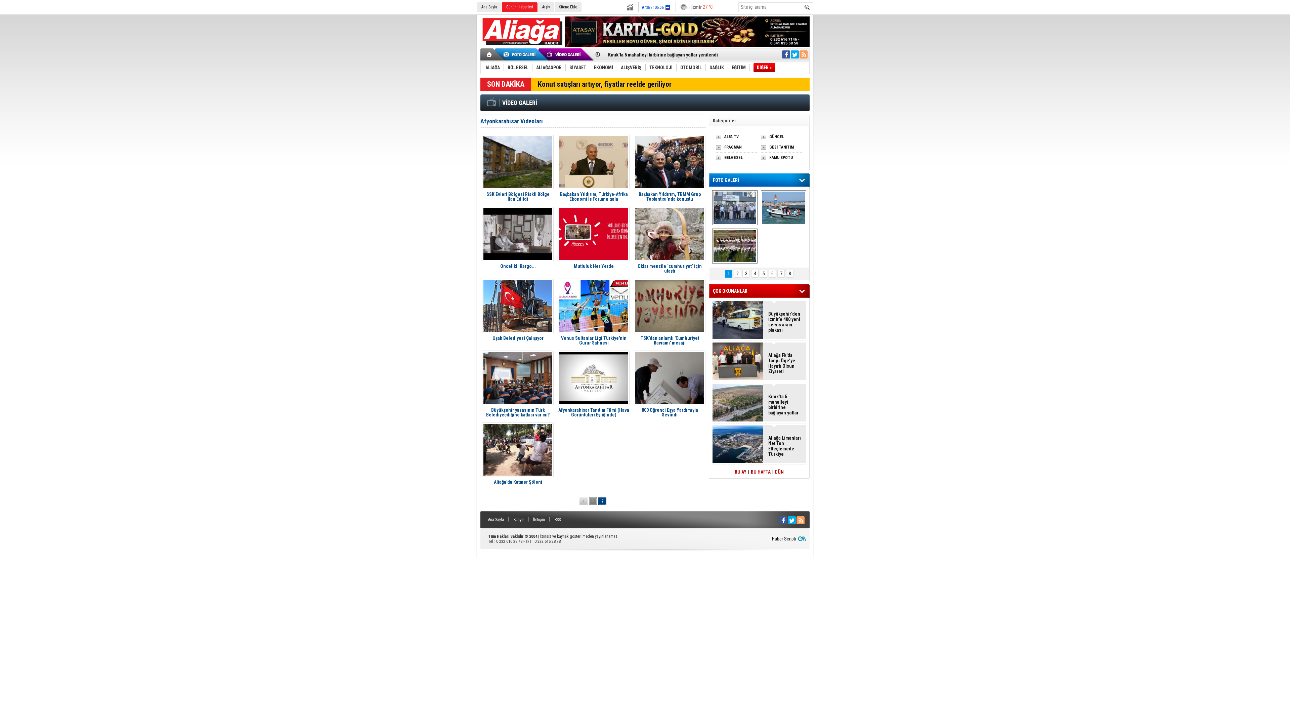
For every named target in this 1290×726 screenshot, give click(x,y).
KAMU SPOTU (781, 157)
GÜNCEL (776, 136)
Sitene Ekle (568, 7)
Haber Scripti (784, 538)
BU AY (740, 472)
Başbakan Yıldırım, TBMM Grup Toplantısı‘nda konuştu (670, 196)
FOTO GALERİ (726, 180)
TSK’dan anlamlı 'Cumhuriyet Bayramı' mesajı (670, 340)
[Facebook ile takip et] (786, 54)
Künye (518, 519)
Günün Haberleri (519, 7)
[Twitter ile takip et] (795, 54)
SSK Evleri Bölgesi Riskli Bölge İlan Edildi (518, 196)
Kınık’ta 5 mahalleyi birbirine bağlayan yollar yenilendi (783, 404)
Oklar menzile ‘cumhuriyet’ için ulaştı (670, 268)
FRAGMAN (733, 147)
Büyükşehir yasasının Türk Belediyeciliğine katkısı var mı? (518, 412)
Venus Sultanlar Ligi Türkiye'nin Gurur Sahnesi (594, 340)
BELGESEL (733, 157)
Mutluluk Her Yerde (594, 266)
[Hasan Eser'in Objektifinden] (735, 246)
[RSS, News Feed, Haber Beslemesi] (804, 54)
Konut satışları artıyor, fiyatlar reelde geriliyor (605, 84)
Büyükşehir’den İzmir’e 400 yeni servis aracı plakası (784, 322)
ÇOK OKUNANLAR (730, 291)
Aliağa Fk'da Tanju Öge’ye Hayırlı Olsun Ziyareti (781, 363)
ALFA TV (731, 136)
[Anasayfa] (489, 54)
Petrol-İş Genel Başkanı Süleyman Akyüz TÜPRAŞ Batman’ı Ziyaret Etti (678, 54)
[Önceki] (583, 501)
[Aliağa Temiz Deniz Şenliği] (783, 207)
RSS (558, 519)
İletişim (539, 519)
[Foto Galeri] (521, 54)
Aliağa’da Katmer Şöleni (518, 482)
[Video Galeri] (564, 54)
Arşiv (546, 7)
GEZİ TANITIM (781, 147)
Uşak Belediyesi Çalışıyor (518, 338)
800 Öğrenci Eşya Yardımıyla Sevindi (670, 412)
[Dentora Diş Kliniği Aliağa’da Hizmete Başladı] (735, 207)
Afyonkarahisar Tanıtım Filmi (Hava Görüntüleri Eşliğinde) (593, 412)
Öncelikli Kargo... (518, 266)
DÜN (779, 472)
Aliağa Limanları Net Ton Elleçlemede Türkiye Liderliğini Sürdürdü (784, 446)
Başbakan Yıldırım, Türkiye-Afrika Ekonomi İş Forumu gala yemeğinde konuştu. (594, 196)
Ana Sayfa (489, 7)
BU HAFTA (761, 472)
